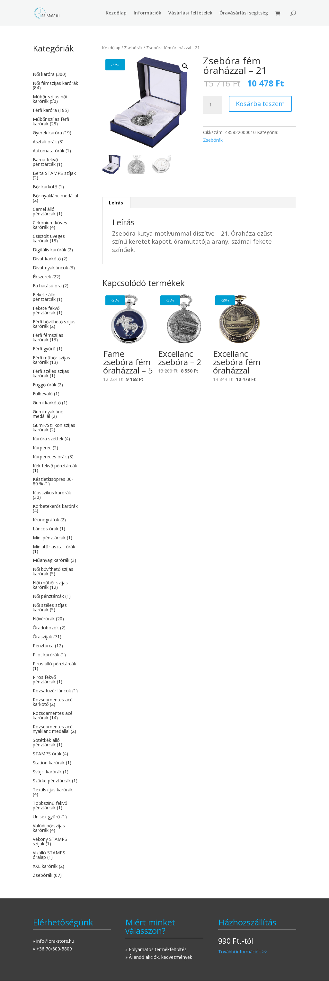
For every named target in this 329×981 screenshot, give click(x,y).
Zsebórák (133, 47)
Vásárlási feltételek (190, 13)
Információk (147, 13)
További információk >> (242, 952)
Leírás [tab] (116, 203)
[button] (185, 66)
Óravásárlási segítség (243, 13)
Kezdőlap (116, 13)
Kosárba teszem (260, 103)
